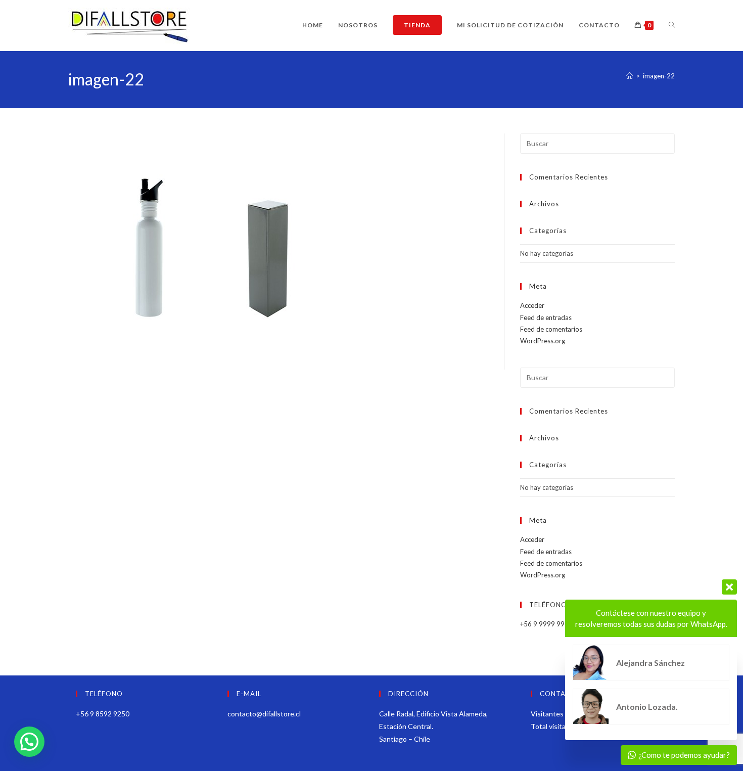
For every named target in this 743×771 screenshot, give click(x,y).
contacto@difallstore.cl (264, 713)
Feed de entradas (546, 317)
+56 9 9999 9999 (546, 624)
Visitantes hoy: (555, 713)
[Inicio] (629, 76)
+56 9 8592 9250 (102, 713)
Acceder (532, 305)
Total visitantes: (557, 726)
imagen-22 (659, 76)
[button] (29, 742)
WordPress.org (542, 341)
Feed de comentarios (551, 329)
